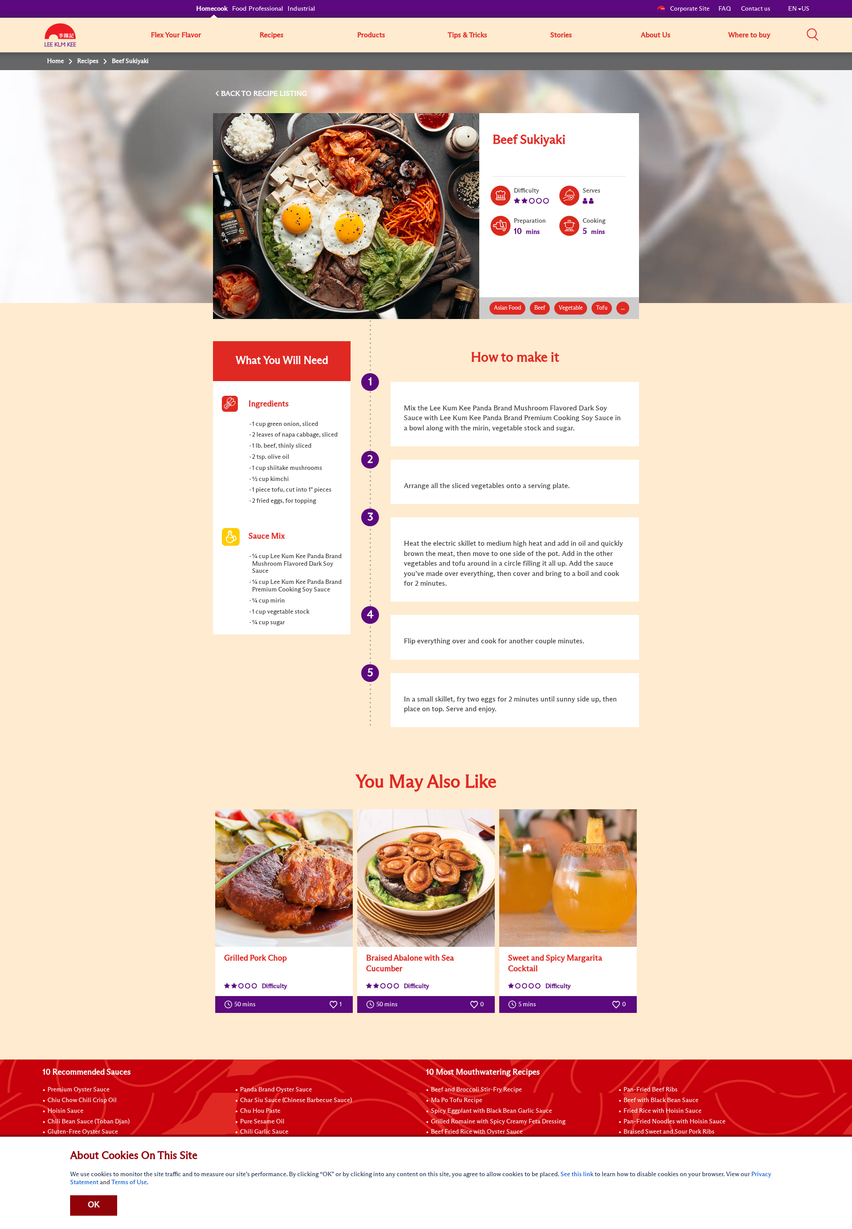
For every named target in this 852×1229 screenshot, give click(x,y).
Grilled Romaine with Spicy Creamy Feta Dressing (498, 1122)
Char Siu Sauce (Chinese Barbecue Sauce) (296, 1100)
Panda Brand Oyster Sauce (276, 1090)
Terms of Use (129, 1182)
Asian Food (507, 308)
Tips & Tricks (467, 35)
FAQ (725, 9)
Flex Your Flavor (176, 35)
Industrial (301, 8)
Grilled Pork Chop (255, 958)
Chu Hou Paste (260, 1111)
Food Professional (257, 8)
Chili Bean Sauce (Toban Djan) (88, 1122)
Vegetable (571, 308)
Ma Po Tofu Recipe (456, 1100)
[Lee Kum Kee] (60, 40)
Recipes (272, 35)
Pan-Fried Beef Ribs (650, 1090)
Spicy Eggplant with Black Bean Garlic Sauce (491, 1111)
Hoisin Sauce (65, 1111)
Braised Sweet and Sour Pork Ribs (668, 1132)
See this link (576, 1174)
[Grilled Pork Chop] (284, 878)
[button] (812, 34)
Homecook (212, 8)
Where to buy (749, 35)
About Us (656, 35)
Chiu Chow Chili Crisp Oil (82, 1100)
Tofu (601, 308)
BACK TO (237, 93)
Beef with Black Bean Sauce (660, 1100)
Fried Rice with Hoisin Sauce (662, 1111)
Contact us (755, 9)
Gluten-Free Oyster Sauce (82, 1132)
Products (371, 35)
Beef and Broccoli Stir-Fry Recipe (476, 1090)
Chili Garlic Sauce (264, 1132)
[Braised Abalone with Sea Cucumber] (426, 878)
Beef (539, 308)
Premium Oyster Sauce (78, 1090)
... (623, 308)
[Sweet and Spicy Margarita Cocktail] (568, 878)
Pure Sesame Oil (262, 1122)
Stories (561, 35)
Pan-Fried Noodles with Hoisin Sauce (674, 1122)
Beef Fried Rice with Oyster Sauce (477, 1132)
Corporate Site (690, 9)
